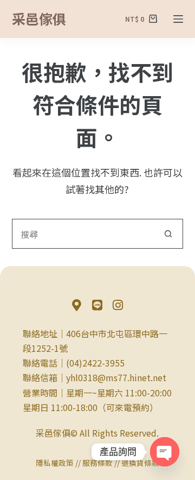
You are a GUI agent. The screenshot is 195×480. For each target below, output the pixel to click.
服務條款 (97, 462)
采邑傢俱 (39, 18)
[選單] (178, 19)
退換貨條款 (140, 462)
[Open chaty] (164, 451)
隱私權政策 (55, 462)
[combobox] (83, 234)
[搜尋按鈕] (168, 233)
